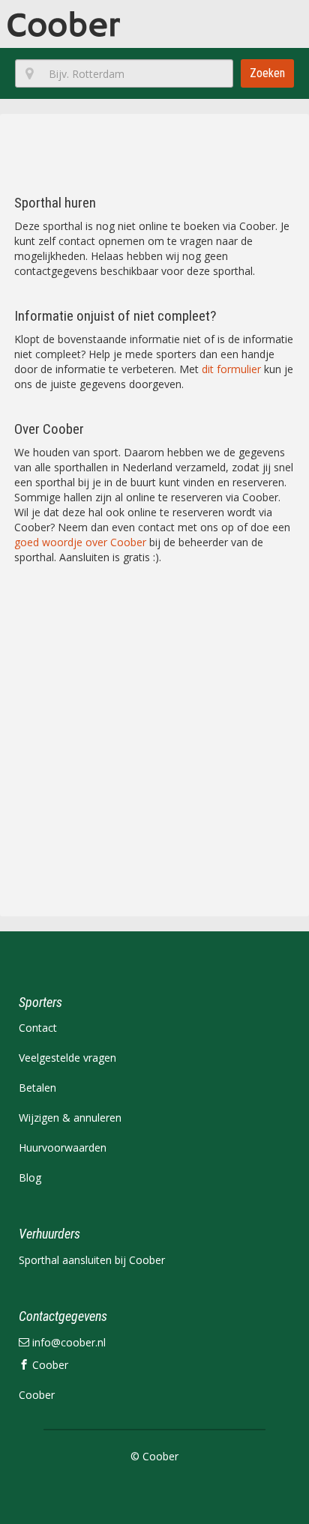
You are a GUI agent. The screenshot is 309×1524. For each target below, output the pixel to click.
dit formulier (231, 369)
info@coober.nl (67, 1342)
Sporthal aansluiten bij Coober (92, 1260)
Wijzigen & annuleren (70, 1117)
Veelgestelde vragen (67, 1057)
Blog (30, 1177)
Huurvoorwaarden (62, 1147)
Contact (38, 1027)
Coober (48, 1365)
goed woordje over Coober (80, 542)
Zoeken (267, 73)
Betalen (37, 1087)
